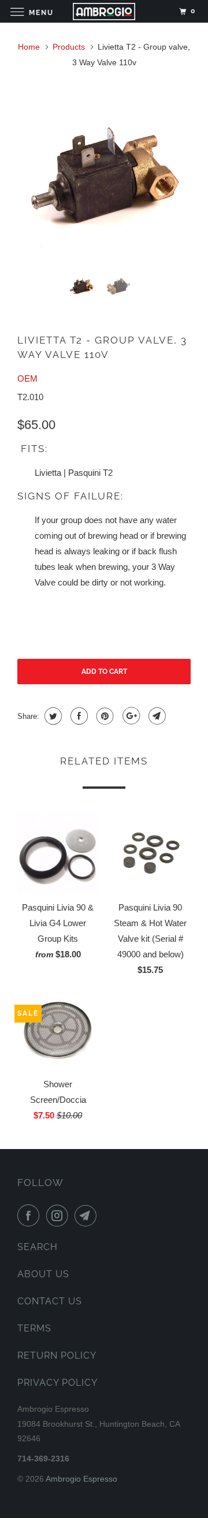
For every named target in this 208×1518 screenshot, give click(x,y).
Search (37, 1246)
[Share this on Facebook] (78, 716)
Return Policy (56, 1355)
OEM (27, 378)
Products (69, 46)
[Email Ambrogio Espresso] (88, 1215)
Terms (34, 1328)
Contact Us (49, 1301)
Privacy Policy (57, 1382)
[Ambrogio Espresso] (104, 11)
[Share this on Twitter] (52, 716)
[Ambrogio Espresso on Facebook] (30, 1215)
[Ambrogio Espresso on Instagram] (59, 1215)
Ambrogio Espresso (81, 1478)
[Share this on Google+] (130, 716)
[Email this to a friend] (156, 716)
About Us (43, 1274)
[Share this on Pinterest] (104, 716)
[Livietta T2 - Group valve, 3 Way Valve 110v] (104, 177)
